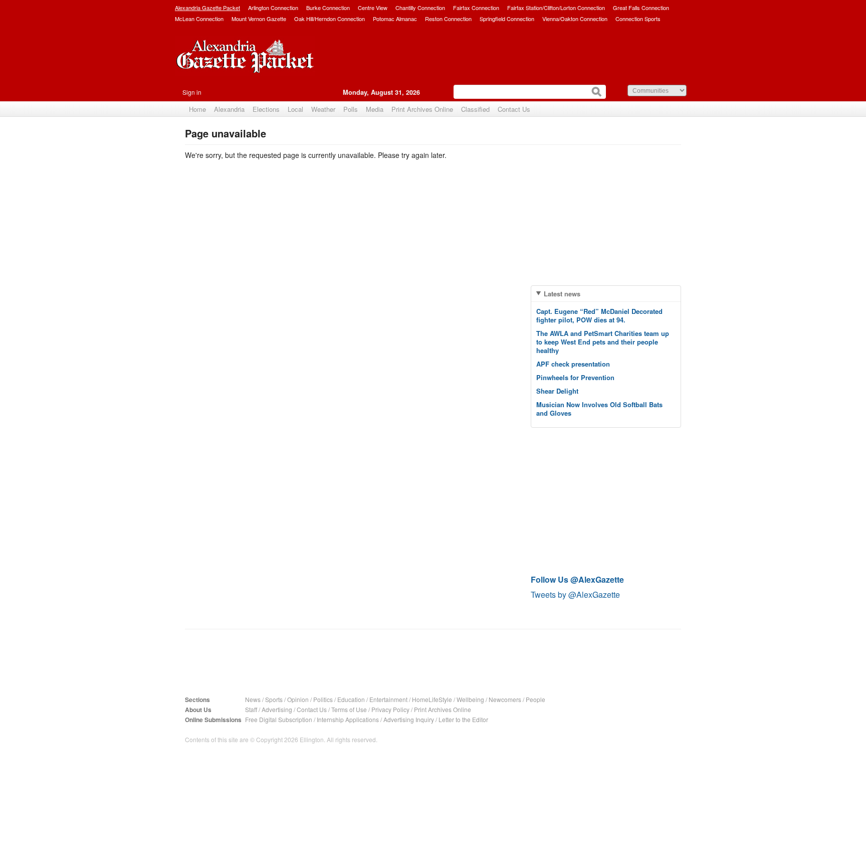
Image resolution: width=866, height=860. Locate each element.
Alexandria (229, 109)
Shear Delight (557, 391)
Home (197, 109)
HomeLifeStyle (432, 699)
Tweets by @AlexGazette (575, 594)
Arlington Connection (273, 8)
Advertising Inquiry (408, 719)
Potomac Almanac (395, 19)
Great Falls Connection (641, 8)
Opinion (298, 699)
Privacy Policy (390, 709)
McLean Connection (199, 19)
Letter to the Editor (463, 719)
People (535, 699)
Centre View (372, 8)
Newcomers (505, 699)
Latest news (562, 293)
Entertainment (388, 699)
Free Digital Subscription (278, 719)
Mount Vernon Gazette (259, 19)
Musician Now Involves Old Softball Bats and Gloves (599, 409)
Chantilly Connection (420, 8)
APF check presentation (573, 364)
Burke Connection (328, 8)
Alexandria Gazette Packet (207, 8)
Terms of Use (349, 709)
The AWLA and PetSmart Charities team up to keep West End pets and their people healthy (602, 341)
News (253, 699)
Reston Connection (448, 19)
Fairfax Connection (476, 8)
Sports (274, 699)
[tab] (606, 293)
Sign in (191, 92)
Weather (323, 109)
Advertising (277, 709)
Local (295, 109)
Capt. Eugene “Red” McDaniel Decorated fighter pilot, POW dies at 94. (599, 315)
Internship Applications (348, 719)
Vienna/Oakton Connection (574, 19)
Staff (251, 709)
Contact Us (514, 109)
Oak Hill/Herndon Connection (329, 19)
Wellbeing (470, 699)
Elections (266, 109)
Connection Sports (638, 19)
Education (351, 699)
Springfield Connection (507, 19)
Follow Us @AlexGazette (577, 579)
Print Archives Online (422, 109)
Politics (323, 699)
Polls (350, 109)
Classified (475, 109)
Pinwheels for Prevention (575, 377)
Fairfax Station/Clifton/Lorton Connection (556, 8)
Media (374, 109)
